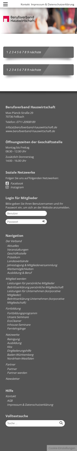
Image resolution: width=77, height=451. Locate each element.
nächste (35, 52)
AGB (9, 400)
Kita (9, 347)
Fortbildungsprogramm (22, 313)
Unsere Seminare (18, 317)
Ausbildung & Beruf (19, 273)
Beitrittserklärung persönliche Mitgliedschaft (35, 287)
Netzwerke (12, 335)
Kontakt (25, 4)
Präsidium (13, 257)
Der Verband (14, 241)
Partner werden (17, 373)
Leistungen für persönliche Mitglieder (30, 283)
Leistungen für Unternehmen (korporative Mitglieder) (33, 293)
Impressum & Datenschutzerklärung (52, 4)
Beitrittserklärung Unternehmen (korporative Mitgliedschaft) (35, 300)
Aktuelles (13, 246)
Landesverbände (17, 261)
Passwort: (26, 223)
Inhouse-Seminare (18, 325)
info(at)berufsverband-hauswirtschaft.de (31, 127)
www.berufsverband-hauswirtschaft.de (30, 131)
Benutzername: (26, 215)
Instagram (17, 187)
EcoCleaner (14, 321)
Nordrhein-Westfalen (20, 358)
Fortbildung (13, 308)
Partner (10, 364)
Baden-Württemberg (20, 355)
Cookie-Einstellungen (62, 448)
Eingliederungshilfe (19, 351)
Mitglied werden (16, 279)
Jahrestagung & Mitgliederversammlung (32, 265)
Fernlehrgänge (16, 328)
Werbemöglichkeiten (20, 269)
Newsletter (12, 379)
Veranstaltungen (17, 249)
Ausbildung (14, 343)
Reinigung (13, 339)
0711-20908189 (25, 122)
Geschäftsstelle (16, 253)
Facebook (16, 183)
